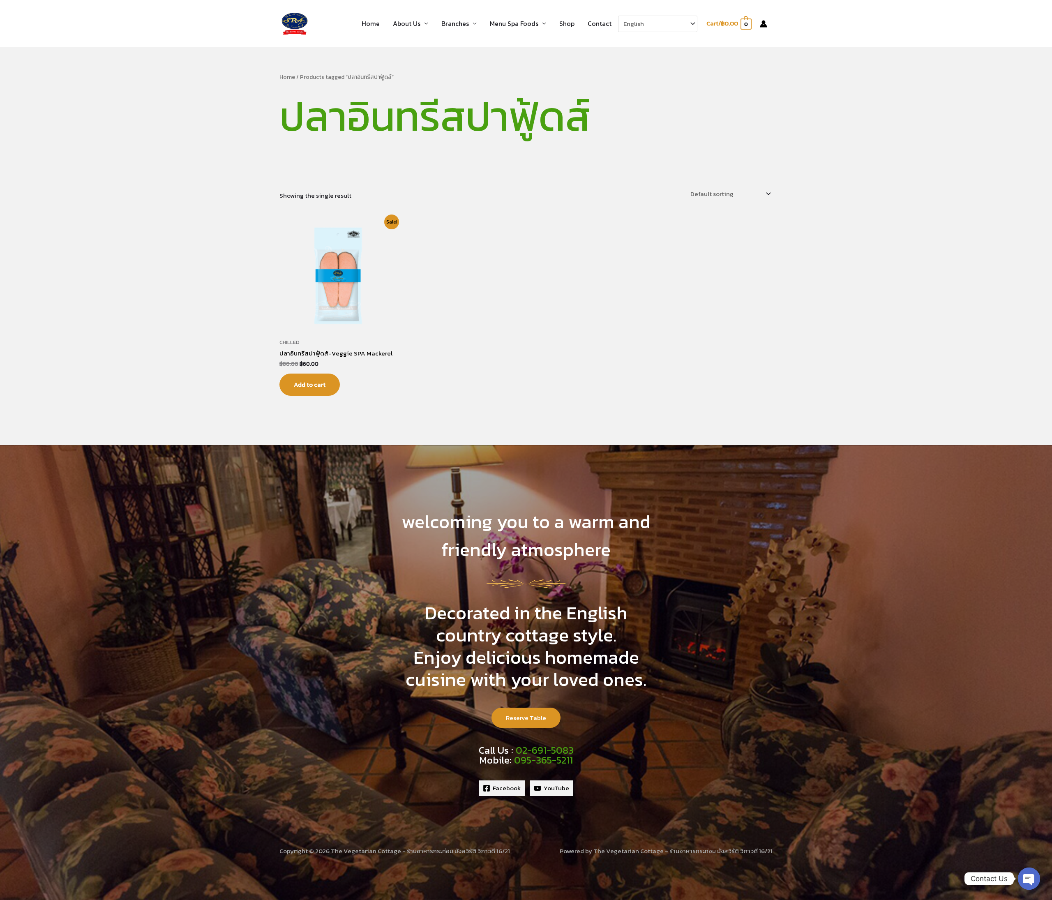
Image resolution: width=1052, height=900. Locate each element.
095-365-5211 (543, 760)
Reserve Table (526, 717)
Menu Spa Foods (514, 23)
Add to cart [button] (309, 384)
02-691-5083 (545, 750)
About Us (406, 23)
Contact (599, 23)
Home (371, 23)
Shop (566, 23)
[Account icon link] (763, 24)
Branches (455, 23)
